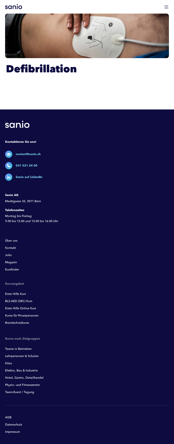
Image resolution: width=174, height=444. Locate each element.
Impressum (12, 431)
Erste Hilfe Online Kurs (20, 308)
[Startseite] (13, 6)
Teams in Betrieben (18, 348)
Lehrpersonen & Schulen (22, 356)
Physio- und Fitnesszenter (22, 385)
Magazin (11, 262)
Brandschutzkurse (17, 322)
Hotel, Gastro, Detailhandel (24, 377)
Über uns (11, 240)
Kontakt (10, 248)
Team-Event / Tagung (19, 392)
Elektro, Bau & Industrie (21, 370)
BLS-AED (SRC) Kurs (18, 301)
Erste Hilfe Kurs (15, 294)
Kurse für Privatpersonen (22, 315)
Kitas (8, 363)
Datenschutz (13, 424)
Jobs (8, 255)
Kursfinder (12, 269)
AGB (8, 417)
